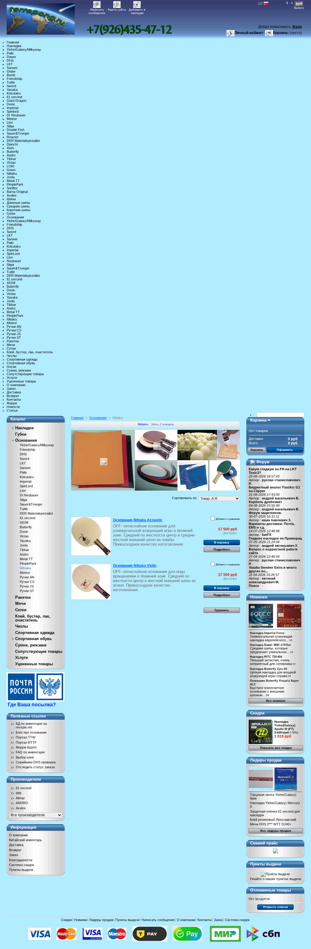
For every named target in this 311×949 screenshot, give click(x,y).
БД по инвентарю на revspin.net (31, 725)
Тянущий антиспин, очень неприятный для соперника (271, 662)
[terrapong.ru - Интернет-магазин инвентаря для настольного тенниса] (47, 17)
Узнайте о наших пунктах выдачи (275, 879)
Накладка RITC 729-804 (266, 656)
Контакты (14, 399)
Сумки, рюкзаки (19, 370)
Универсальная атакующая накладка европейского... (271, 638)
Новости (13, 407)
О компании (16, 385)
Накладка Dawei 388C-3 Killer (270, 644)
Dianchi (12, 144)
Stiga (10, 126)
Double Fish (15, 130)
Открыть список (275, 907)
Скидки (257, 713)
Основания (15, 217)
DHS (10, 60)
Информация (23, 827)
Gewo (11, 170)
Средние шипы (18, 206)
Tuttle (11, 82)
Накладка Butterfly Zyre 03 (268, 668)
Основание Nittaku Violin (134, 566)
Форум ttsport (26, 747)
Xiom (10, 148)
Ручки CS (14, 330)
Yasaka (12, 89)
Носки (11, 366)
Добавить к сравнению (228, 519)
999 (18, 793)
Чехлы (12, 356)
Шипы (11, 199)
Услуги (12, 377)
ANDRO (22, 803)
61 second (14, 97)
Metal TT (13, 181)
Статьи (12, 410)
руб (299, 4)
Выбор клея (25, 757)
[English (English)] (260, 4)
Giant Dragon (16, 100)
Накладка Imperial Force (267, 633)
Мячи (11, 345)
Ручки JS (14, 334)
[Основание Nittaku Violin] (91, 582)
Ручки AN (14, 326)
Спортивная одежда (22, 359)
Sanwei (12, 68)
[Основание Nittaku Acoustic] (91, 536)
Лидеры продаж (266, 760)
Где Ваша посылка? (32, 704)
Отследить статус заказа (35, 767)
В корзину (221, 542)
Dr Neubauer (16, 115)
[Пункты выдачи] (275, 874)
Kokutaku (14, 93)
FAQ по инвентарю (30, 752)
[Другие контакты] (129, 29)
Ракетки (13, 341)
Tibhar (11, 159)
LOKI (10, 166)
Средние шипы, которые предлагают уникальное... (269, 650)
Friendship (14, 79)
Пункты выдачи (21, 870)
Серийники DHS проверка (36, 762)
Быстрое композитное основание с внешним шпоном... (267, 691)
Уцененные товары (21, 381)
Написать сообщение (97, 10)
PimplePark (15, 184)
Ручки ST (14, 337)
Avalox (12, 195)
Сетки (11, 348)
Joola (11, 177)
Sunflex (12, 188)
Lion (10, 122)
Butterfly (13, 151)
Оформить (285, 449)
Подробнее (222, 549)
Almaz (20, 798)
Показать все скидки (276, 747)
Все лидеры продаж (275, 830)
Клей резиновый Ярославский (273, 819)
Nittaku (12, 173)
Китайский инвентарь (25, 840)
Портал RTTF (26, 742)
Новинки (258, 597)
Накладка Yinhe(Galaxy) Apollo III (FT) (284, 725)
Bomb (11, 75)
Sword (11, 86)
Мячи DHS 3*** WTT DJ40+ (270, 824)
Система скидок (21, 865)
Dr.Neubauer (29, 495)
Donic (11, 104)
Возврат (13, 396)
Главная (13, 42)
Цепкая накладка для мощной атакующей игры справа (273, 674)
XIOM (11, 283)
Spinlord (13, 111)
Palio (10, 53)
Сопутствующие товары (25, 374)
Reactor (13, 137)
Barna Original (17, 192)
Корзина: (281, 33)
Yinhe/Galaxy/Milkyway (24, 49)
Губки (11, 213)
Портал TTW (25, 737)
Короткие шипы (18, 210)
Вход (297, 27)
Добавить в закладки (137, 10)
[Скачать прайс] (275, 852)
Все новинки (275, 700)
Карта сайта (117, 9)
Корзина (258, 420)
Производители (26, 779)
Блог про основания (31, 732)
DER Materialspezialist (23, 140)
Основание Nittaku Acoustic (137, 520)
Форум (12, 403)
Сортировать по (184, 498)
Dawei (11, 57)
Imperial (12, 108)
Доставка (14, 392)
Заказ (11, 388)
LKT (10, 64)
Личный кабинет (249, 33)
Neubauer (14, 261)
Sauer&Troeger (18, 133)
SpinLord (13, 253)
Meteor (12, 119)
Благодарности (20, 860)
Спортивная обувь (21, 363)
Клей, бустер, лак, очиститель (30, 352)
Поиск (254, 586)
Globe (11, 71)
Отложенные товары (270, 890)
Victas (11, 162)
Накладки (14, 46)
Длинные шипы (18, 202)
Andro (11, 155)
